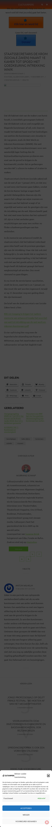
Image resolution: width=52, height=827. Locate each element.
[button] (48, 775)
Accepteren (26, 808)
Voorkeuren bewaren (26, 821)
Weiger (26, 815)
